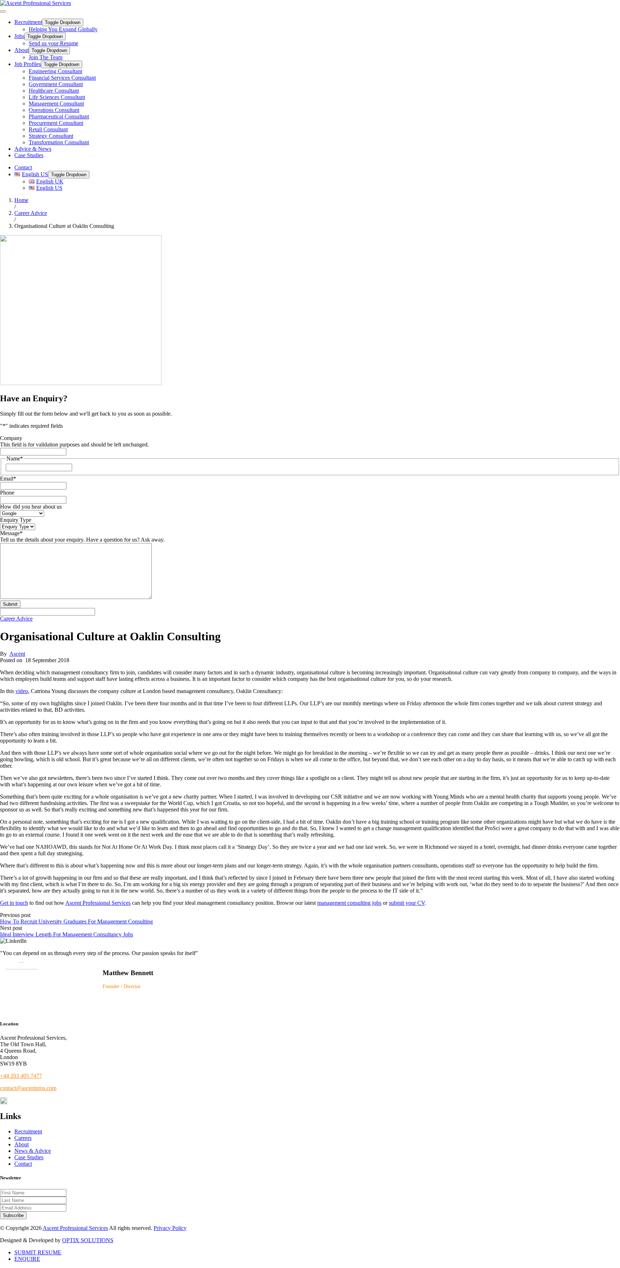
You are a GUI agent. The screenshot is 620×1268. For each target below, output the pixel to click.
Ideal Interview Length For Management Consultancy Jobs (66, 934)
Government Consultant (56, 84)
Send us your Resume (53, 43)
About (21, 50)
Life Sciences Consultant (57, 97)
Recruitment (28, 22)
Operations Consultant (54, 110)
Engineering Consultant (55, 71)
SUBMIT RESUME (37, 1252)
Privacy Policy (170, 1228)
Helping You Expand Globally (63, 29)
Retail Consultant (48, 129)
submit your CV (407, 903)
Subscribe (13, 1215)
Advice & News (32, 149)
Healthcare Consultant (54, 91)
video (21, 691)
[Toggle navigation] (3, 11)
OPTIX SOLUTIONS (87, 1240)
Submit (10, 604)
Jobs (19, 36)
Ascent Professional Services (98, 903)
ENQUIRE (27, 1259)
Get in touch (14, 903)
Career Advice (16, 619)
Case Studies (28, 155)
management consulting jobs (349, 903)
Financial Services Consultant (62, 78)
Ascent (17, 654)
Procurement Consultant (56, 123)
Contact (23, 167)
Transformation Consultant (59, 142)
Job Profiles (27, 64)
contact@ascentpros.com (28, 1088)
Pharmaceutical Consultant (59, 116)
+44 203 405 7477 (21, 1076)
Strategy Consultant (51, 136)
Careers (23, 1138)
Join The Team (45, 57)
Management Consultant (56, 103)
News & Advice (32, 1151)
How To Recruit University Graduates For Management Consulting (76, 921)
